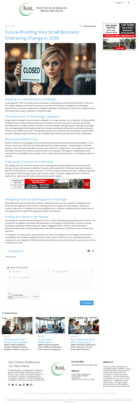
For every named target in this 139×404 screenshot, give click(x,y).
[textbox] (51, 9)
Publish (87, 303)
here (74, 402)
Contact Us (92, 393)
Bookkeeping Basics (16, 251)
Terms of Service (102, 393)
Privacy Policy (112, 393)
